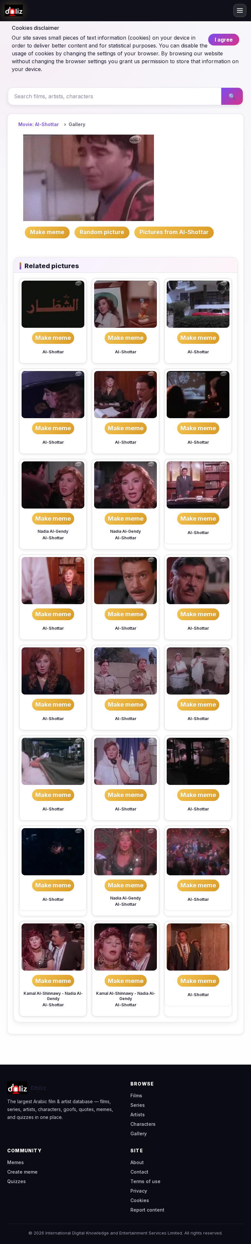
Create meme (22, 1172)
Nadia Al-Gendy (53, 531)
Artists (137, 1114)
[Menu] (239, 10)
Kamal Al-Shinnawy (42, 993)
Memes (15, 1162)
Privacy (138, 1191)
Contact (139, 1172)
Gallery (138, 1133)
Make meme (53, 337)
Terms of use (145, 1181)
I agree (224, 39)
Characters (143, 1124)
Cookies (139, 1200)
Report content (147, 1210)
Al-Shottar (53, 351)
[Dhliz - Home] (14, 10)
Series (137, 1105)
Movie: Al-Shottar (38, 124)
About (137, 1162)
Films (136, 1095)
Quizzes (16, 1181)
